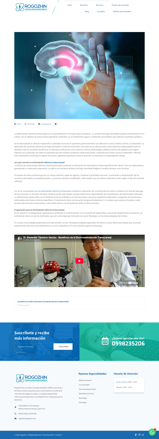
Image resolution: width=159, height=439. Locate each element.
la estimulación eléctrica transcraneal (54, 191)
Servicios (99, 5)
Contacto (101, 11)
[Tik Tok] (143, 435)
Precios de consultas (120, 5)
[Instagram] (139, 435)
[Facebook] (136, 435)
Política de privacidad (122, 11)
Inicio (70, 5)
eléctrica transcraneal (54, 162)
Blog (87, 11)
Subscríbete (63, 346)
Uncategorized (46, 124)
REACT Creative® (56, 435)
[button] (152, 432)
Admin (19, 124)
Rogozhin (23, 435)
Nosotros (84, 5)
